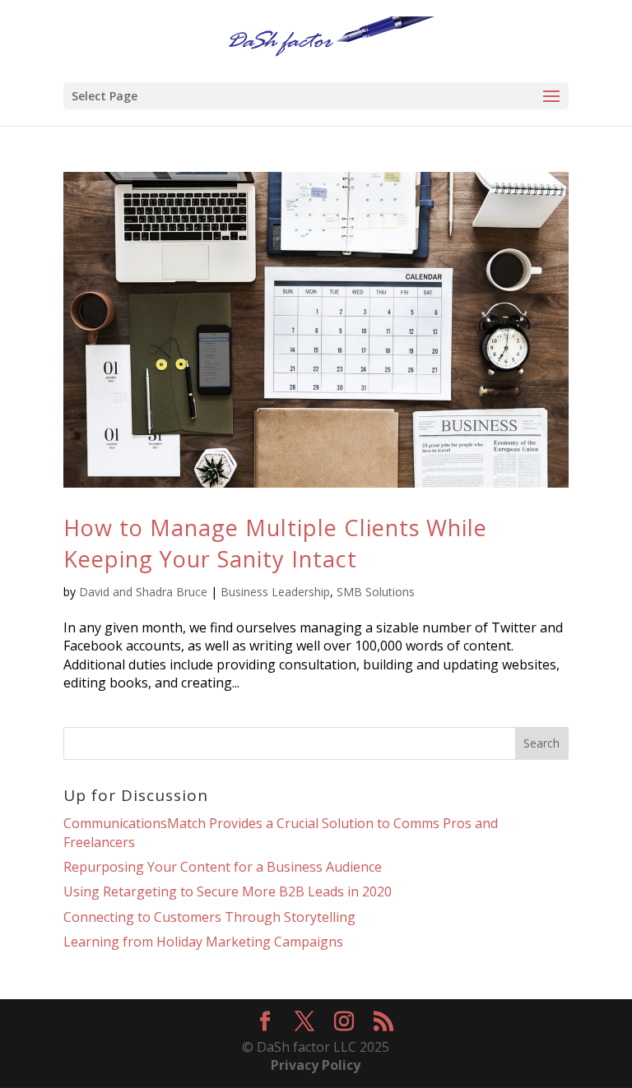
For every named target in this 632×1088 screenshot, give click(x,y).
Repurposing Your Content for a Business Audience (222, 867)
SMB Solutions (376, 592)
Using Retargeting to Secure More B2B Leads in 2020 (227, 891)
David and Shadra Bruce (143, 592)
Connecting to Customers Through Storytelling (209, 917)
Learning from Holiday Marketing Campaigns (203, 942)
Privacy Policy (315, 1065)
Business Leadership (275, 592)
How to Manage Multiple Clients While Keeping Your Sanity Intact (275, 543)
